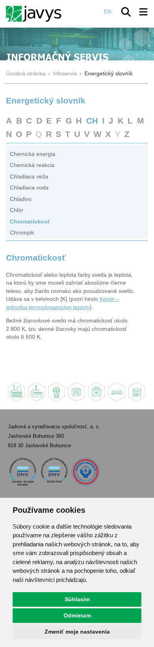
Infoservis (65, 74)
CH (92, 120)
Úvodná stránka (25, 74)
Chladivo (21, 199)
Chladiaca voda (29, 188)
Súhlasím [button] (77, 599)
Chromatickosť (30, 222)
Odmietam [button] (77, 615)
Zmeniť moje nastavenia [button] (77, 631)
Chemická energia (32, 154)
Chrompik (22, 233)
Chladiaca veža (29, 177)
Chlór (16, 210)
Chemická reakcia (32, 165)
